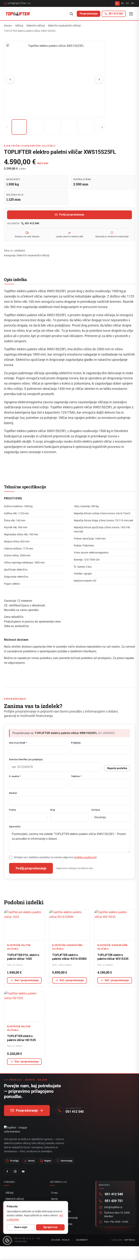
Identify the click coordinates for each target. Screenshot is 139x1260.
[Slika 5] (85, 127)
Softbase (129, 1240)
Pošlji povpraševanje (71, 214)
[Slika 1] (19, 127)
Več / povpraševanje (26, 980)
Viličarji (19, 25)
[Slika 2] (35, 127)
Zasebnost (82, 1240)
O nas (54, 1192)
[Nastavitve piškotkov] (7, 1240)
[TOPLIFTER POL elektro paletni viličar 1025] (24, 925)
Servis (54, 1198)
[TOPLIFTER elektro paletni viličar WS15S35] (114, 925)
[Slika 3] (52, 127)
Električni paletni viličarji (19, 947)
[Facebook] (7, 1171)
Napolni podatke (117, 768)
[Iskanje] (71, 14)
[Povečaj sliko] (54, 79)
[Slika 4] (69, 127)
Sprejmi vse (50, 1227)
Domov (8, 25)
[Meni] (131, 14)
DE (127, 3)
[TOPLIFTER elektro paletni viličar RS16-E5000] (69, 925)
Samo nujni (20, 1227)
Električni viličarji (35, 25)
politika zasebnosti (85, 857)
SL (117, 3)
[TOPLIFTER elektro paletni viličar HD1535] (24, 1006)
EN (122, 3)
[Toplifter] (18, 14)
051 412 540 (32, 223)
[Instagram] (15, 1171)
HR (132, 3)
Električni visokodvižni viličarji (64, 25)
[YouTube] (23, 1171)
